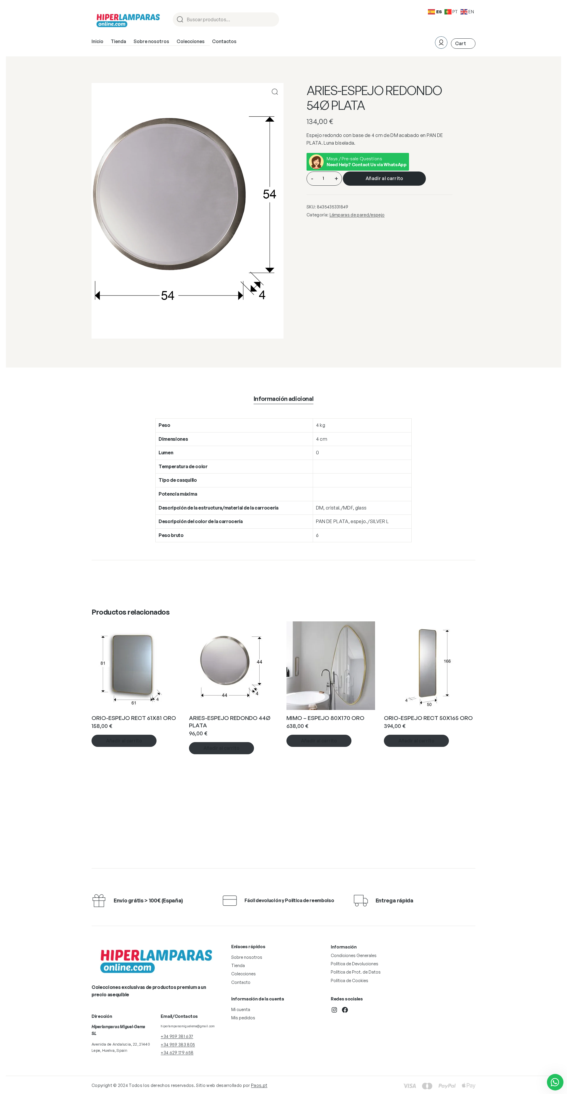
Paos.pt (259, 1085)
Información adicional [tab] (284, 398)
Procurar (272, 19)
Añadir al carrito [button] (124, 741)
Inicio (97, 41)
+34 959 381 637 (177, 1036)
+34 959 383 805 (178, 1044)
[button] (274, 91)
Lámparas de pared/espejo (357, 214)
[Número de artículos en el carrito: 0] (463, 43)
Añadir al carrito (384, 178)
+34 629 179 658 (177, 1052)
